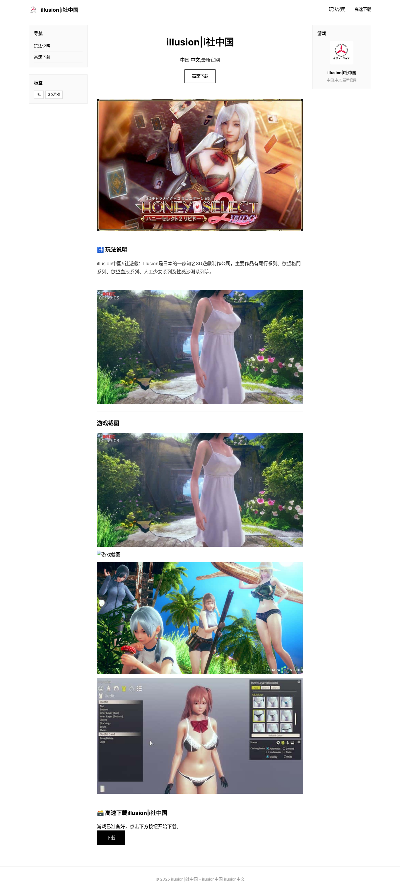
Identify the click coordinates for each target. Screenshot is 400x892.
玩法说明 (337, 9)
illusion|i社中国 (59, 10)
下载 (111, 837)
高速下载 (363, 9)
